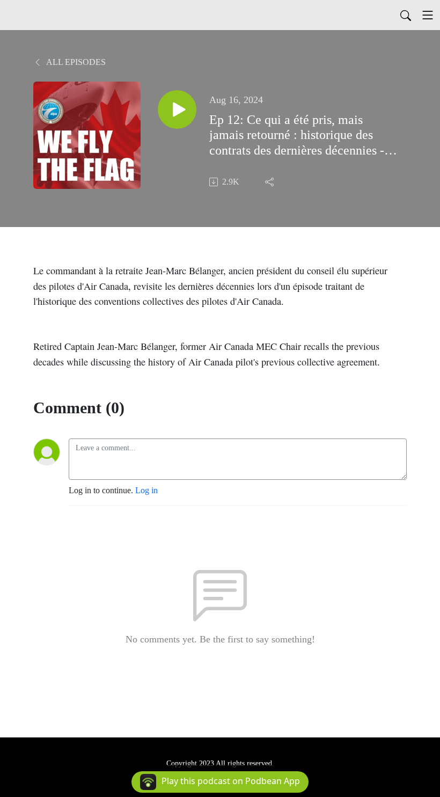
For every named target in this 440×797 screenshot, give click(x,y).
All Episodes (75, 62)
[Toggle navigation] (427, 15)
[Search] (405, 15)
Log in (146, 490)
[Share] (270, 182)
